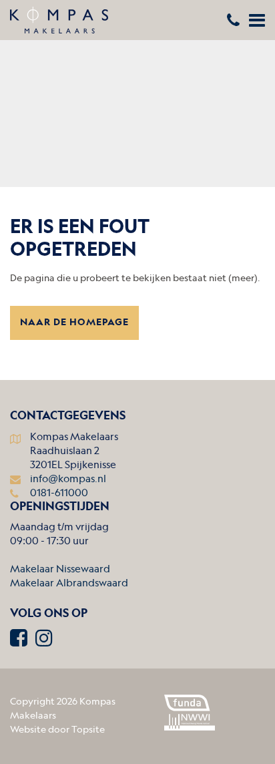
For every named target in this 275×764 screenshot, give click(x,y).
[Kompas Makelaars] (137, 20)
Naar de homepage (74, 322)
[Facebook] (18, 641)
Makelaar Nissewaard (60, 569)
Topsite (88, 730)
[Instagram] (44, 641)
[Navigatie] (257, 23)
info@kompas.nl (68, 479)
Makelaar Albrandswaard (69, 583)
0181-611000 (59, 493)
